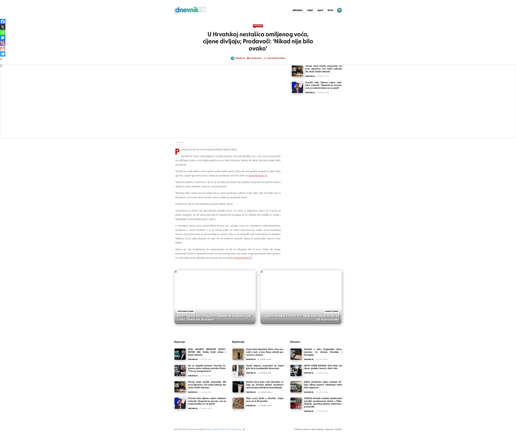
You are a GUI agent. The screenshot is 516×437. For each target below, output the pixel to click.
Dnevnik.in (240, 58)
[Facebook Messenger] (2, 37)
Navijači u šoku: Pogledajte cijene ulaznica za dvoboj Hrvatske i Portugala (323, 352)
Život (330, 10)
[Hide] (1, 59)
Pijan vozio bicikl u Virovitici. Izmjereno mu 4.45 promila (265, 399)
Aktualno (297, 10)
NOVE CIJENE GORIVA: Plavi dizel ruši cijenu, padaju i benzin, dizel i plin (323, 367)
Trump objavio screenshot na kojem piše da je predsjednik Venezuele (265, 367)
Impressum (329, 430)
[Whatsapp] (2, 32)
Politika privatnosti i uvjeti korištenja (309, 430)
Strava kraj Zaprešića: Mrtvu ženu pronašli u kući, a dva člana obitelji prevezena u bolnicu (265, 352)
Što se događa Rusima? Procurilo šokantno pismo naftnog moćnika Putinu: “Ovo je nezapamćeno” (207, 369)
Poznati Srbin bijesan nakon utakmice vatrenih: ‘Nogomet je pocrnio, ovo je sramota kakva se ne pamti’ (207, 401)
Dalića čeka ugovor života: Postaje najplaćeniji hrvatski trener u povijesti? (323, 20)
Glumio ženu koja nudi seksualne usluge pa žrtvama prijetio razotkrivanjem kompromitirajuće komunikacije (265, 385)
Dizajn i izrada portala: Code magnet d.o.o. (224, 430)
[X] (2, 27)
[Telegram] (2, 54)
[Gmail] (2, 48)
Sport (320, 10)
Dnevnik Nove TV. (258, 176)
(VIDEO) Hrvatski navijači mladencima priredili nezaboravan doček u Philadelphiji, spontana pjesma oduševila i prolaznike (323, 402)
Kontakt (338, 430)
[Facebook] (2, 21)
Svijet (310, 10)
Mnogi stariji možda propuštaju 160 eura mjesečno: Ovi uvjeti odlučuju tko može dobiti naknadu (207, 385)
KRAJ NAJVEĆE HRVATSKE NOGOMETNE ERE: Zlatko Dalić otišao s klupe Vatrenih (207, 352)
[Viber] (2, 43)
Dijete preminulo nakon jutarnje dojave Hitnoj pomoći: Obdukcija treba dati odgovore (323, 385)
